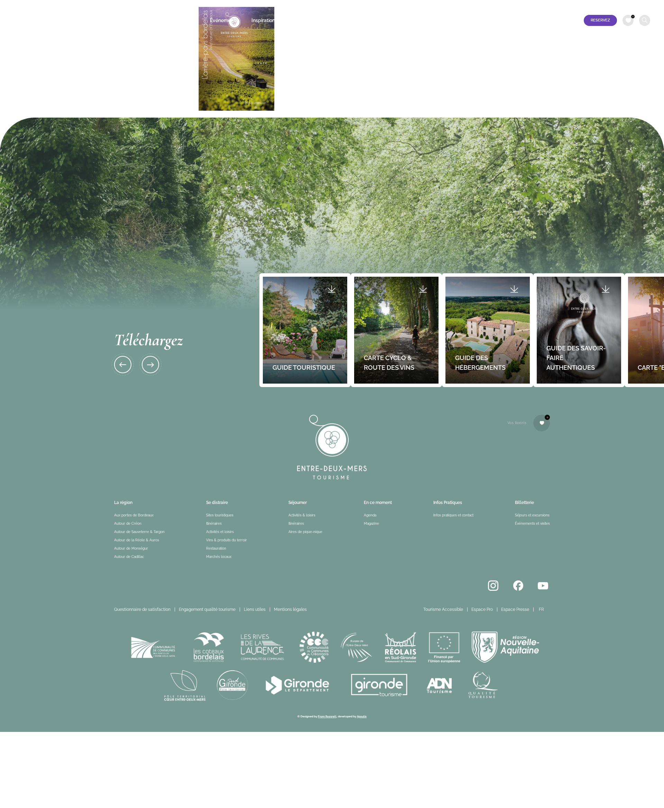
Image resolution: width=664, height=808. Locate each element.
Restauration (216, 548)
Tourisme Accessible (543, 5)
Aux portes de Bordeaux (134, 515)
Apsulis (362, 716)
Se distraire (149, 20)
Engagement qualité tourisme (207, 609)
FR (641, 5)
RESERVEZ (600, 20)
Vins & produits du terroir (226, 540)
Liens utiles (255, 609)
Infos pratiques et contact (319, 20)
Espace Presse (615, 5)
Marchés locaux (218, 557)
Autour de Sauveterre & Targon (139, 532)
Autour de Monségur (131, 548)
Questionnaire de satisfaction (142, 609)
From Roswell (327, 716)
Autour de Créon (127, 523)
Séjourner (186, 20)
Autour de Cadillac (129, 557)
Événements (224, 20)
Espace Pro (582, 5)
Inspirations (264, 20)
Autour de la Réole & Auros (136, 540)
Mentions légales (290, 609)
